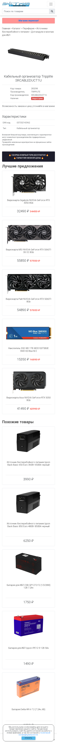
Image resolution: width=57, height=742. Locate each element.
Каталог (16, 28)
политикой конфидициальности (34, 734)
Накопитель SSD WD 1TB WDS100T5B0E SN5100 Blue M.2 (28, 349)
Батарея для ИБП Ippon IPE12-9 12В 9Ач (28, 648)
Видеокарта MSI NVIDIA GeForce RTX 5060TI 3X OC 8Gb (28, 251)
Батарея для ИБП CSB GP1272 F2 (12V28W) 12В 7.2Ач (28, 586)
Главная (6, 28)
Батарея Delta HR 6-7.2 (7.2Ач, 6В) (28, 709)
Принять (28, 738)
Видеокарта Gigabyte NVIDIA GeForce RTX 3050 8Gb (28, 201)
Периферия (28, 28)
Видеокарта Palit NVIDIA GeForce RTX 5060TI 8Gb (28, 300)
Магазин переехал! (29, 20)
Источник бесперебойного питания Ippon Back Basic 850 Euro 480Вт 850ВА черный (28, 524)
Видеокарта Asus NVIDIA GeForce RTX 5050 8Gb (29, 399)
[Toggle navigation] (51, 4)
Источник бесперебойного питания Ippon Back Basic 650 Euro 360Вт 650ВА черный (28, 463)
